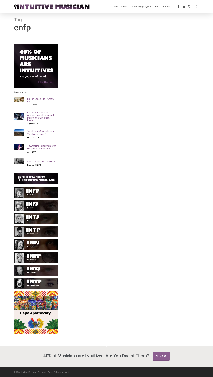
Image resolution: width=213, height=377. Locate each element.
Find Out (161, 356)
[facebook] (178, 6)
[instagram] (189, 6)
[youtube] (184, 6)
